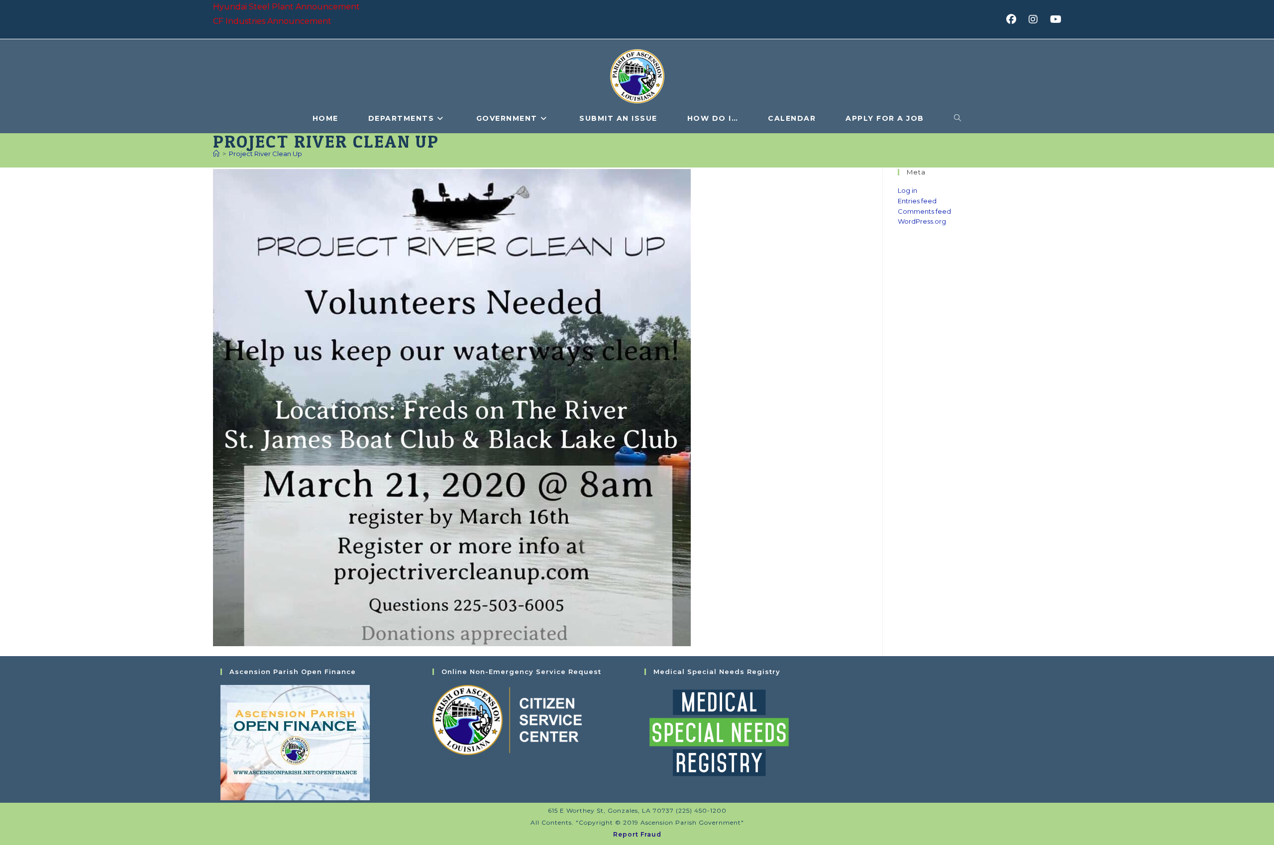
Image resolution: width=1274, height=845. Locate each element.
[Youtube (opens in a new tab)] (1054, 19)
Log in (907, 190)
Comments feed (924, 211)
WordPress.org (922, 221)
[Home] (216, 154)
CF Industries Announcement (272, 21)
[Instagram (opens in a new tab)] (1036, 19)
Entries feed (917, 201)
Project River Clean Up (265, 154)
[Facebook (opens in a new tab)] (1014, 19)
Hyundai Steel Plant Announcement (286, 6)
